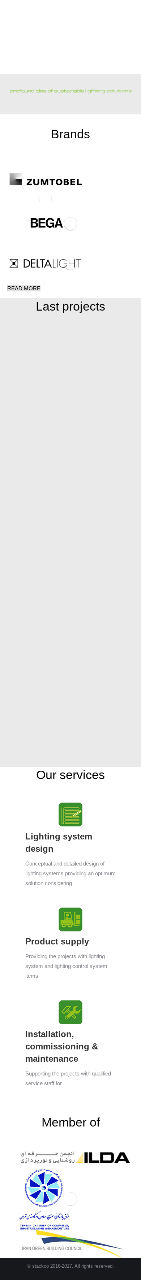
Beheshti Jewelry (57, 425)
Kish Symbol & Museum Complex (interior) (66, 743)
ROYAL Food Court (58, 628)
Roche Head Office (57, 527)
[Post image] (58, 375)
